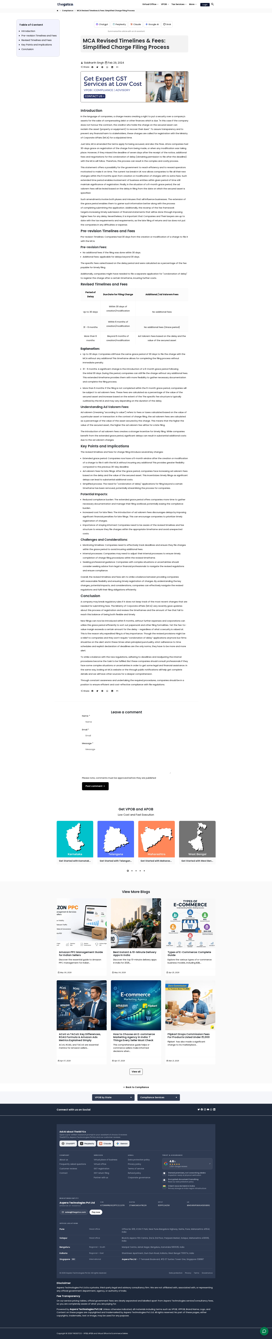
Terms (196, 1273)
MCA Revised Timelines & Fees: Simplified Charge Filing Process (106, 10)
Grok (168, 24)
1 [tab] (128, 871)
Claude (137, 24)
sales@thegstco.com (75, 1212)
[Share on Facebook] (92, 67)
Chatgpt (103, 24)
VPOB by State (103, 1097)
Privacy (188, 1273)
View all (136, 1071)
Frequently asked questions (73, 1164)
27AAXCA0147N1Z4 (137, 1205)
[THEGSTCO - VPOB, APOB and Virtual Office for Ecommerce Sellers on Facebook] (202, 1109)
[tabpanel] (75, 842)
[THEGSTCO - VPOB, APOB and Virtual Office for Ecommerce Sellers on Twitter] (199, 1109)
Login (205, 4)
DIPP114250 (164, 1205)
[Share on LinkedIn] (112, 67)
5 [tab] (144, 871)
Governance (207, 1273)
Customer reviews (68, 1168)
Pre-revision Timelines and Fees (39, 35)
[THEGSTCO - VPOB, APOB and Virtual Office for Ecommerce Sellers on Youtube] (208, 1109)
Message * (87, 743)
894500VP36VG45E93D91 (198, 1205)
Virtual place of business (105, 1159)
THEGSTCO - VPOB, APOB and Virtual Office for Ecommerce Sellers (100, 1333)
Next (212, 843)
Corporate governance (139, 1177)
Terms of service (136, 1168)
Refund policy (134, 1173)
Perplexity (121, 24)
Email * (85, 729)
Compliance (67, 10)
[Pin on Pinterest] (102, 67)
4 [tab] (140, 871)
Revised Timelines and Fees (36, 40)
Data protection (175, 1273)
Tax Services (179, 4)
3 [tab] (136, 871)
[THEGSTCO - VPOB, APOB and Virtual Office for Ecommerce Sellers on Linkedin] (214, 1109)
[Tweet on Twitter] (97, 67)
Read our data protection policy (181, 1182)
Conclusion (27, 49)
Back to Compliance (136, 1087)
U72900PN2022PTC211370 (112, 1205)
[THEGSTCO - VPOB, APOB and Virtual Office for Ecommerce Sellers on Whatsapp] (211, 1109)
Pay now (96, 1212)
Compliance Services (152, 1097)
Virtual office (100, 1164)
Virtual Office (150, 4)
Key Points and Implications (36, 44)
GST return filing (101, 1173)
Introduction (28, 31)
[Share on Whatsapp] (107, 67)
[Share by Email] (117, 67)
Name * (86, 715)
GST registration (101, 1168)
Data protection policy (139, 1159)
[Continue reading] (82, 923)
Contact (64, 1173)
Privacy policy (134, 1164)
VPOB (165, 4)
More (193, 4)
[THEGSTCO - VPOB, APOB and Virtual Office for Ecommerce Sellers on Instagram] (205, 1109)
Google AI (153, 24)
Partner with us (101, 1177)
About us (64, 1159)
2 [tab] (132, 871)
